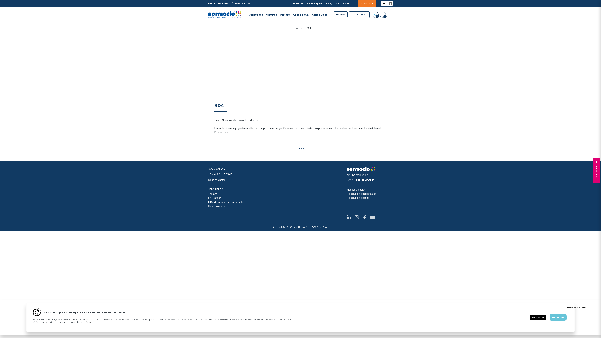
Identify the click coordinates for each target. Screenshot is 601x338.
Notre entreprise (314, 3)
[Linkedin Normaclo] (349, 217)
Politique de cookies (358, 198)
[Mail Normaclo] (372, 217)
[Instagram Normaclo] (356, 217)
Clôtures (271, 14)
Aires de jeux (301, 14)
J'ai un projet (359, 14)
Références (298, 3)
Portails (285, 14)
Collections (256, 14)
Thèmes (212, 194)
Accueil (300, 149)
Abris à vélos (319, 14)
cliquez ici (89, 322)
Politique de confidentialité (361, 193)
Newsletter (367, 3)
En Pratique (214, 198)
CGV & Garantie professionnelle (226, 202)
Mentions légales (356, 189)
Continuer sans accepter (575, 307)
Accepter (558, 317)
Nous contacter (343, 3)
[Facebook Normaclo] (364, 217)
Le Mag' (328, 3)
